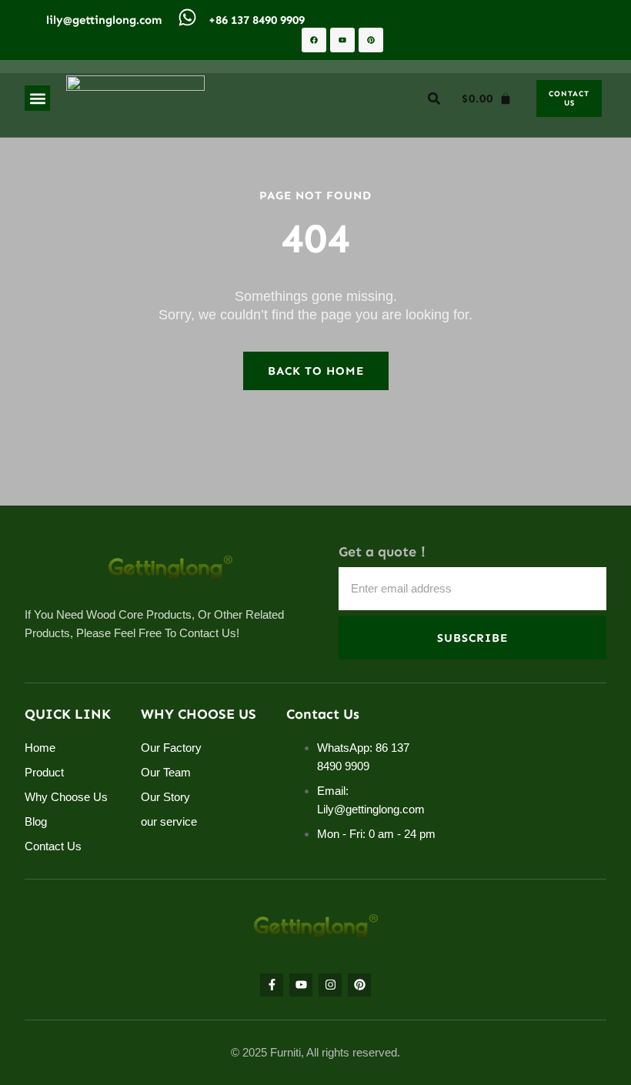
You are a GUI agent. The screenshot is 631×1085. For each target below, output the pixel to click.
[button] (37, 98)
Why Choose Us (66, 796)
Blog (36, 821)
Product (44, 772)
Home (40, 747)
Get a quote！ (384, 552)
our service (169, 821)
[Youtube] (342, 40)
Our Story (165, 796)
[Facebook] (314, 40)
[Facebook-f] (271, 985)
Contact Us (53, 846)
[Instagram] (330, 985)
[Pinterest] (371, 40)
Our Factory (171, 747)
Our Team (166, 772)
